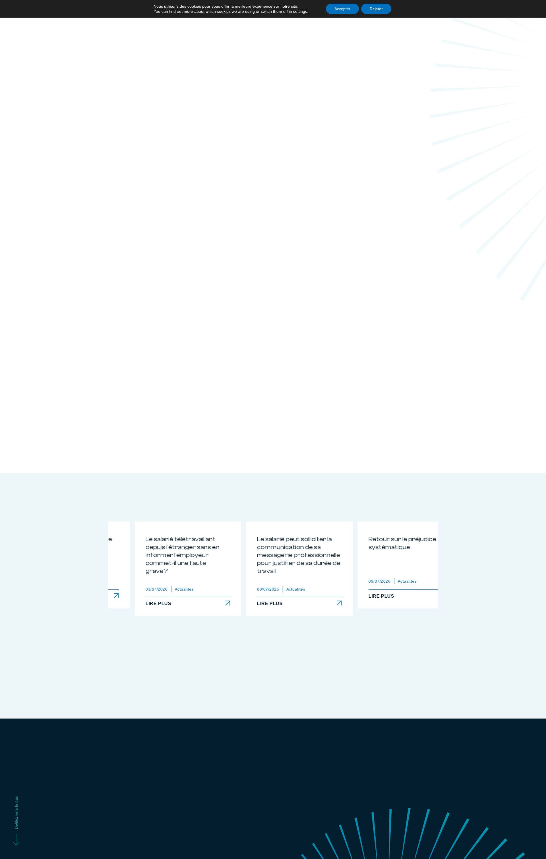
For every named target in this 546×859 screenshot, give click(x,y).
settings (300, 11)
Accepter (342, 9)
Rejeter (376, 9)
